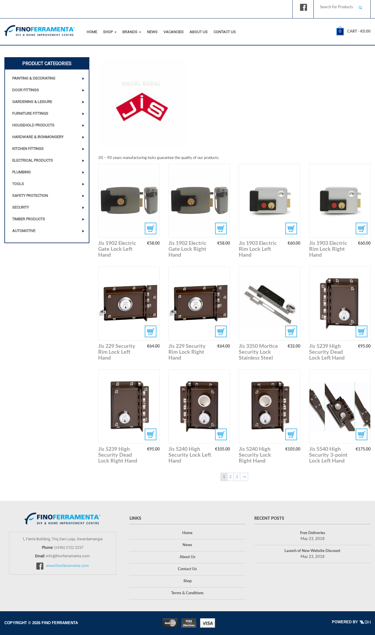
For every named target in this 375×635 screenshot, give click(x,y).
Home (92, 32)
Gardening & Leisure (32, 101)
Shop (108, 32)
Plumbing (21, 172)
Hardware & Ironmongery (38, 137)
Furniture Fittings (30, 113)
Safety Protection (30, 195)
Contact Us (225, 32)
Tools (18, 184)
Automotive (23, 230)
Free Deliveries (312, 533)
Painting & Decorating (33, 78)
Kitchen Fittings (28, 148)
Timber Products (28, 219)
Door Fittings (25, 90)
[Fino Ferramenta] (39, 29)
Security (20, 207)
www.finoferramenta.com (67, 566)
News (152, 32)
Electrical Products (32, 160)
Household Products (33, 125)
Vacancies (173, 32)
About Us (199, 32)
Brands (130, 32)
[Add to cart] (128, 200)
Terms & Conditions (187, 593)
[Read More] (269, 303)
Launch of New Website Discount (312, 551)
